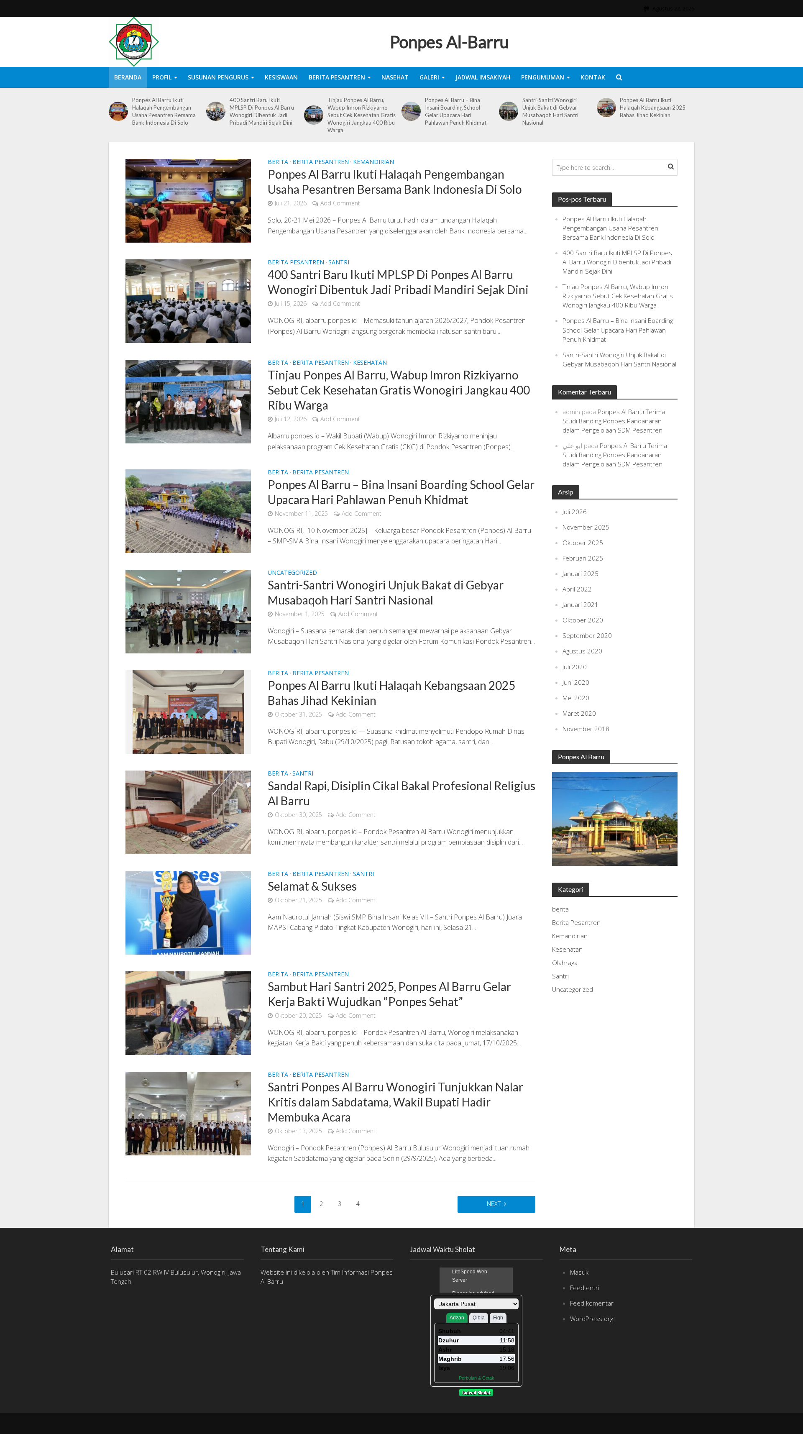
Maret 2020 (579, 713)
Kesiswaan (281, 77)
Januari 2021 (580, 604)
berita (278, 162)
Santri (338, 262)
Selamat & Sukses (312, 886)
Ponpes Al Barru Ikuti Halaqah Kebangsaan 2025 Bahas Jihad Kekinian (652, 107)
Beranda (127, 77)
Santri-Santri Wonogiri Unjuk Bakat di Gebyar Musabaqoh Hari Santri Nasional (550, 111)
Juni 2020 (576, 682)
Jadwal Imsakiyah (482, 77)
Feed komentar (592, 1303)
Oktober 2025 (583, 542)
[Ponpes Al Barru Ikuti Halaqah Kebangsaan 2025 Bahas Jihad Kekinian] (606, 107)
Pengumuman (542, 77)
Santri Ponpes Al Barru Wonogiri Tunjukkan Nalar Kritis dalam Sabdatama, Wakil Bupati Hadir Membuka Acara (395, 1102)
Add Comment (340, 203)
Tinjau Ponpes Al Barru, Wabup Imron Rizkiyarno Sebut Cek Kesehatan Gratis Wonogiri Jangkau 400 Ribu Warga (361, 115)
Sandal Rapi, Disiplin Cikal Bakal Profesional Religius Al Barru (401, 793)
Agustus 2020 (582, 651)
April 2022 (577, 589)
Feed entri (584, 1287)
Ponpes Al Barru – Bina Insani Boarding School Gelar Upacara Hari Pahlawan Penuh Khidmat (455, 111)
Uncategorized (292, 573)
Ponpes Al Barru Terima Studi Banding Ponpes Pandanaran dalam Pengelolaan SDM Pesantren (614, 420)
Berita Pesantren (337, 77)
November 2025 (586, 527)
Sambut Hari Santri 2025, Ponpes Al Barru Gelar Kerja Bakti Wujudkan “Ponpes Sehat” (389, 994)
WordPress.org (591, 1318)
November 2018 (586, 729)
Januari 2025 (580, 573)
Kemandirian (373, 162)
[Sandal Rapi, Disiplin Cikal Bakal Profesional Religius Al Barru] (188, 811)
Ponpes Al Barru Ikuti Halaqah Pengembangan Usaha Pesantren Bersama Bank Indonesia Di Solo (164, 111)
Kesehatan (370, 363)
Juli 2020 (575, 667)
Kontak (593, 77)
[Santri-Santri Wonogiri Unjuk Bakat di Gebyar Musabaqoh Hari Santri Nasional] (508, 111)
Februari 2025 (583, 558)
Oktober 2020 (583, 620)
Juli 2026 (575, 511)
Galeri (429, 77)
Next (494, 1204)
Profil (161, 77)
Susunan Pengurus (218, 77)
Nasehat (395, 77)
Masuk (579, 1272)
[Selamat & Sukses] (188, 912)
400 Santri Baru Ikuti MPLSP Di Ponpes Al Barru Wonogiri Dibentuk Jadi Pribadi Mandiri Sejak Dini (262, 111)
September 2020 (587, 635)
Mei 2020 (576, 698)
